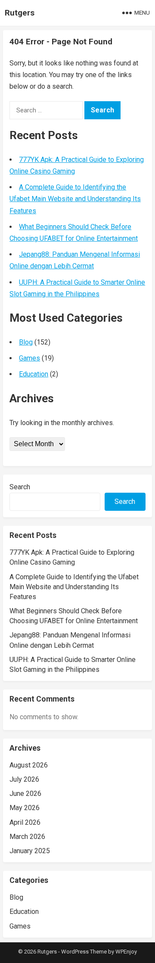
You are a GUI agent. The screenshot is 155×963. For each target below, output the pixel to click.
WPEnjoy (126, 951)
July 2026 (24, 779)
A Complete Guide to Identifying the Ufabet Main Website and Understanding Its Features (75, 198)
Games (29, 358)
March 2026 (27, 837)
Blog (26, 342)
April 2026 (24, 822)
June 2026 (25, 793)
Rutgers (19, 13)
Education (33, 374)
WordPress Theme (84, 951)
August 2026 (28, 765)
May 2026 (24, 808)
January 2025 (29, 851)
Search (19, 487)
